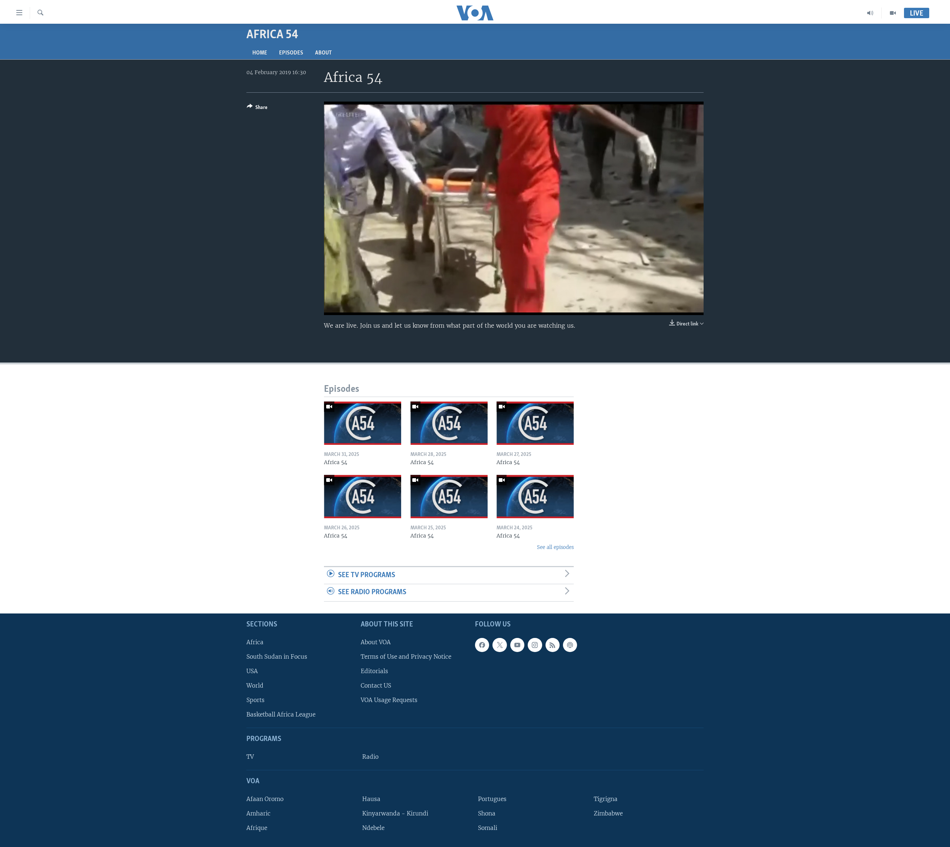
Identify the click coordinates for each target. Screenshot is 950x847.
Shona (486, 813)
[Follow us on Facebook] (482, 645)
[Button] (257, 109)
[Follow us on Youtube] (517, 645)
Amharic (258, 813)
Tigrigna (606, 799)
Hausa (371, 799)
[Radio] (870, 13)
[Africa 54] (362, 423)
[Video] (893, 13)
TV (250, 756)
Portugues (492, 799)
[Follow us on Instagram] (535, 645)
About (323, 53)
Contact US (376, 685)
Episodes (291, 53)
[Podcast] (570, 645)
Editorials (374, 671)
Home (259, 53)
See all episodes (555, 547)
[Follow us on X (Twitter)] (499, 645)
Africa (254, 642)
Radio (370, 756)
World (254, 685)
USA (252, 671)
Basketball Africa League (280, 714)
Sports (255, 700)
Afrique (256, 827)
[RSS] (553, 645)
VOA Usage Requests (389, 700)
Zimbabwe (608, 813)
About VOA (376, 642)
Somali (487, 827)
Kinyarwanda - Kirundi (395, 813)
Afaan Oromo (265, 799)
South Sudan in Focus (276, 656)
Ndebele (373, 827)
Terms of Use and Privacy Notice (406, 656)
